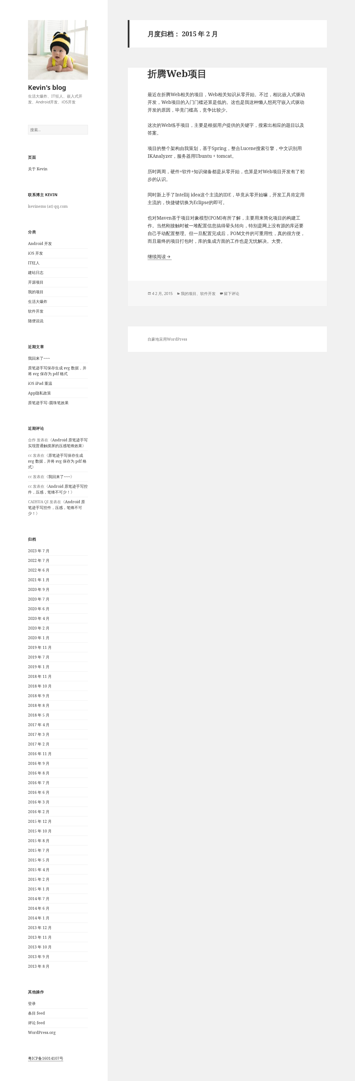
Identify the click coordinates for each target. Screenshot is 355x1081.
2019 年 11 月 (40, 647)
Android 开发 (40, 243)
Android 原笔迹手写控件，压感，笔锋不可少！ (56, 507)
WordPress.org (42, 1032)
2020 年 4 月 (39, 618)
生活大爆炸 (37, 301)
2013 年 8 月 (39, 966)
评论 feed (36, 1022)
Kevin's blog (47, 87)
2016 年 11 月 (40, 753)
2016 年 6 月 (39, 792)
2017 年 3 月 (39, 734)
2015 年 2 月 (39, 879)
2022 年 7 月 (39, 560)
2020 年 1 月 (39, 637)
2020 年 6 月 (39, 608)
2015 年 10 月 (40, 831)
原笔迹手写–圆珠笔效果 (48, 402)
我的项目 (35, 291)
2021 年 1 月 (39, 579)
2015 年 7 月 (39, 850)
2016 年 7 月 (39, 782)
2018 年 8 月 (39, 705)
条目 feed (36, 1013)
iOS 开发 (35, 253)
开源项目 (35, 282)
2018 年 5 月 (39, 715)
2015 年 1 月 (39, 889)
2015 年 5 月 (39, 860)
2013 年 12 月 (40, 927)
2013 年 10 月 (40, 947)
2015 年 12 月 (40, 821)
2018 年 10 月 (40, 686)
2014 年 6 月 (39, 908)
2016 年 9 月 (39, 763)
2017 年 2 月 (39, 744)
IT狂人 (34, 262)
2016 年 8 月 (39, 773)
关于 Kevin (37, 169)
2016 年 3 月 (39, 802)
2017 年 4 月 (39, 724)
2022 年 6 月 (39, 570)
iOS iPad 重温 (40, 383)
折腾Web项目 (177, 73)
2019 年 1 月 (39, 666)
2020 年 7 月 (39, 599)
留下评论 (231, 293)
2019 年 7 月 (39, 657)
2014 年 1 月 (39, 918)
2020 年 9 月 (39, 589)
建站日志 (35, 272)
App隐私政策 (39, 393)
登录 (32, 1003)
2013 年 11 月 (40, 937)
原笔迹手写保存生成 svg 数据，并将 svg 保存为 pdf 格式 (57, 461)
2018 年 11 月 (40, 676)
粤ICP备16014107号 (45, 1058)
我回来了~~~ (39, 358)
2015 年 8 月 (39, 840)
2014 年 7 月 (39, 898)
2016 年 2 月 (39, 811)
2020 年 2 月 (39, 628)
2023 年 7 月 (39, 550)
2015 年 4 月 (39, 869)
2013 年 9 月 (39, 956)
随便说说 (35, 320)
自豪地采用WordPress (167, 339)
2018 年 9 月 (39, 695)
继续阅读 (160, 256)
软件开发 (35, 311)
